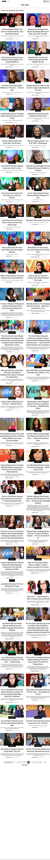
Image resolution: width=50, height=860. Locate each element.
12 (40, 762)
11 (37, 762)
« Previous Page (8, 762)
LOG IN (47, 1)
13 (45, 762)
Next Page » (25, 765)
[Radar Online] (4, 1)
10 (35, 762)
